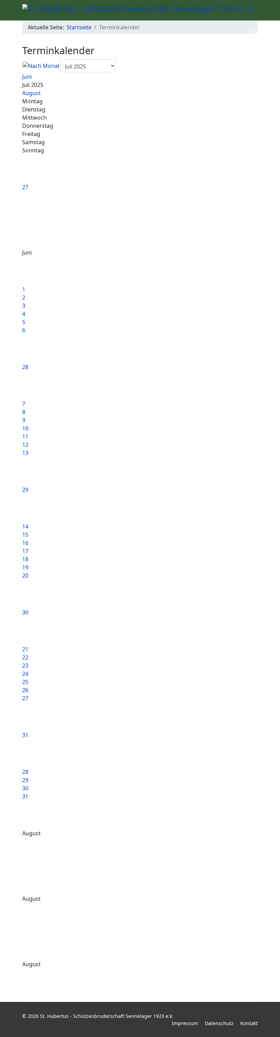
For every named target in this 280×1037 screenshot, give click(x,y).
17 (25, 551)
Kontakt (249, 1023)
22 (25, 657)
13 (25, 453)
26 (25, 690)
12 (25, 444)
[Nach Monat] (41, 66)
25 (25, 682)
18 (25, 559)
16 (25, 543)
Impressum (185, 1023)
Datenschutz (219, 1023)
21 (25, 649)
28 (25, 367)
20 (25, 575)
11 (25, 436)
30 (25, 612)
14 (25, 526)
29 (25, 489)
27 (25, 187)
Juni (27, 76)
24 (25, 673)
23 (25, 665)
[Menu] (253, 30)
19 (25, 567)
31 (25, 735)
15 (25, 534)
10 (25, 428)
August (31, 93)
